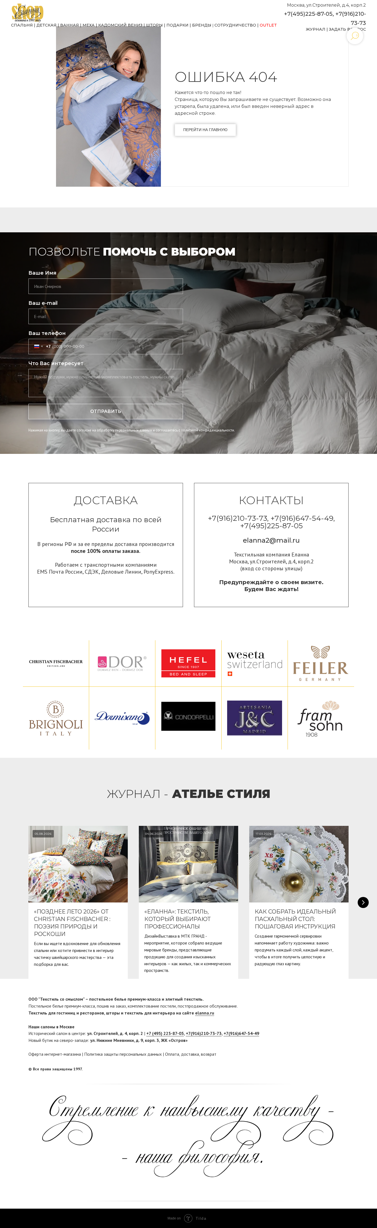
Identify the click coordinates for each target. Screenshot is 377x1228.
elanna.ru (204, 1013)
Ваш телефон (47, 333)
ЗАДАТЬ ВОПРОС (347, 29)
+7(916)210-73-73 (204, 1033)
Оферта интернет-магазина (54, 1054)
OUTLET (268, 25)
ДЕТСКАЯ (46, 25)
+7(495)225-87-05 (308, 14)
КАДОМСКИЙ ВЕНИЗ (120, 25)
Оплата (172, 1054)
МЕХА (89, 25)
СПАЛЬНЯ (22, 25)
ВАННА (68, 25)
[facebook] (334, 1069)
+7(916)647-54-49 (241, 1033)
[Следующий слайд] (363, 902)
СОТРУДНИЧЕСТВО (235, 25)
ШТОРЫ (154, 25)
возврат (208, 1054)
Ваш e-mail (43, 303)
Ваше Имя (42, 273)
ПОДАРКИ (177, 25)
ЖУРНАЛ (315, 29)
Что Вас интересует (55, 363)
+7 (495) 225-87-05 (165, 1033)
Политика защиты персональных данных (123, 1054)
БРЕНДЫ (201, 25)
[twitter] (344, 1069)
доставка (190, 1054)
